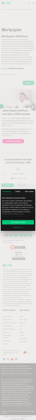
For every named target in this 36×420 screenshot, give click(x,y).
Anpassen (17, 227)
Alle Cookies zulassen (18, 222)
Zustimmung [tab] (6, 191)
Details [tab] (18, 191)
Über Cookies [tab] (29, 191)
